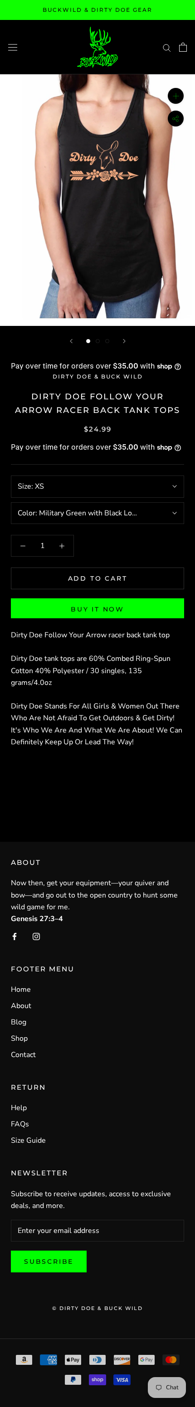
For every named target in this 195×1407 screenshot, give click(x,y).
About (21, 1006)
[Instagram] (36, 936)
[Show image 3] (107, 341)
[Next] (124, 341)
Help (19, 1108)
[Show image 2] (98, 341)
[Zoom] (176, 96)
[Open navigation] (12, 47)
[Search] (167, 47)
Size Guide (28, 1140)
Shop (19, 1038)
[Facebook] (14, 936)
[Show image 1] (88, 341)
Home (21, 990)
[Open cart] (183, 47)
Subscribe (48, 1261)
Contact (23, 1055)
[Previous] (71, 341)
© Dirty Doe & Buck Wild (97, 1308)
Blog (18, 1022)
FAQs (20, 1124)
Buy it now (97, 609)
